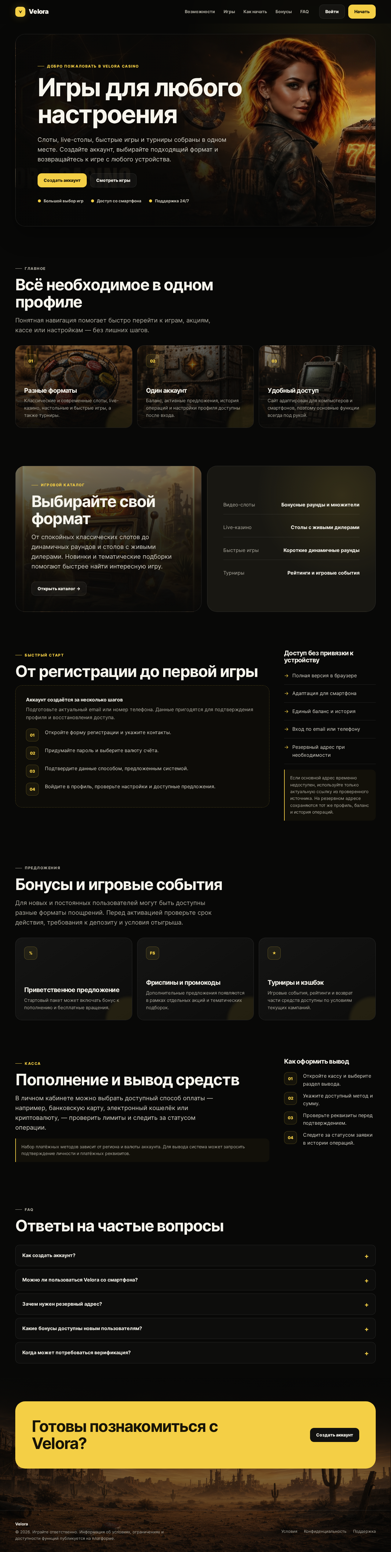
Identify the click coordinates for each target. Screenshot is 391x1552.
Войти (332, 11)
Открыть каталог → (59, 588)
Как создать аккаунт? (48, 1255)
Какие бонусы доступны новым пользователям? (82, 1328)
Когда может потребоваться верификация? (76, 1352)
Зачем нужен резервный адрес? (62, 1304)
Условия (289, 1531)
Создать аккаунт (62, 180)
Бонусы (284, 11)
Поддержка (364, 1531)
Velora (38, 11)
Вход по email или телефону (326, 729)
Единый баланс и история (324, 711)
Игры (229, 11)
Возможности (200, 11)
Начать (362, 11)
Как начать (255, 11)
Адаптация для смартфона (324, 693)
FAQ (304, 11)
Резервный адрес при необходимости (318, 751)
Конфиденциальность (325, 1531)
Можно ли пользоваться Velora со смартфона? (80, 1280)
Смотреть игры (113, 180)
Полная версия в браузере (324, 675)
